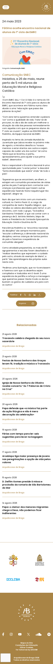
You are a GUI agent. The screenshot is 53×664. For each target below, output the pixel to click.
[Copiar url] (39, 295)
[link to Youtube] (19, 634)
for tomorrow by (26, 649)
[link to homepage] (46, 7)
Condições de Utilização (26, 645)
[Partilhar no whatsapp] (30, 295)
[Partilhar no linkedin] (35, 295)
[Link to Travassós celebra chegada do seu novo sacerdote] (26, 340)
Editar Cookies (26, 647)
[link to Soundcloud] (38, 634)
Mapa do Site (26, 643)
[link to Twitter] (28, 634)
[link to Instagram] (11, 634)
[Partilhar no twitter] (25, 295)
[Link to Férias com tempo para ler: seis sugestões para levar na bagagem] (26, 435)
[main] (26, 265)
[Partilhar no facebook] (20, 295)
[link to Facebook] (3, 634)
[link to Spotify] (49, 634)
